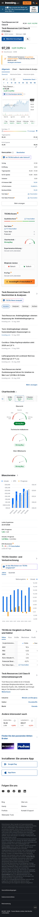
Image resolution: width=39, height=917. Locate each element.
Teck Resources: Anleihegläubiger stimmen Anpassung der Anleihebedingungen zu (19, 317)
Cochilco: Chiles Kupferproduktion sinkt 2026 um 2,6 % (18, 343)
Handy (4, 806)
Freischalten (24, 665)
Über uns (24, 802)
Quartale (12, 573)
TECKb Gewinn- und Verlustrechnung (12, 558)
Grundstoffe (32, 702)
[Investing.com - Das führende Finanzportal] (12, 3)
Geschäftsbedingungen (9, 890)
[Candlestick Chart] (4, 79)
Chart (14, 69)
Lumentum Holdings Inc (28, 720)
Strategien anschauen (14, 62)
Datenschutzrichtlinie (8, 897)
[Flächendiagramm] (7, 79)
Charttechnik (8, 391)
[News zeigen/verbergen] (14, 79)
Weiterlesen (6, 692)
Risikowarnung (6, 903)
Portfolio (4, 810)
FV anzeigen (31, 131)
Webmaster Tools (8, 815)
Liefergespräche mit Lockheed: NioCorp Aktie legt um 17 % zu (18, 357)
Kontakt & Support (27, 810)
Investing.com (6, 335)
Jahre (4, 573)
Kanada (34, 706)
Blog (3, 802)
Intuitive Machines (8, 720)
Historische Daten (15, 74)
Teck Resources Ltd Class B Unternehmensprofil (16, 675)
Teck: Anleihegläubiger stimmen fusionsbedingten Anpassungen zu (16, 330)
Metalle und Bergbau (29, 698)
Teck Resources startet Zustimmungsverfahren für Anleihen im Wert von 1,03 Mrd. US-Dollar (18, 372)
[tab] (10, 398)
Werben (24, 806)
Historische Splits (29, 74)
